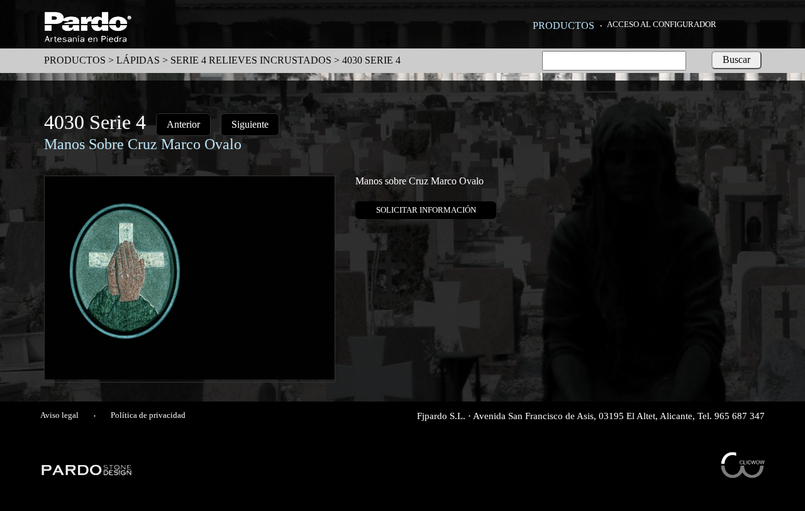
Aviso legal (59, 415)
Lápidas (138, 60)
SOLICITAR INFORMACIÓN (426, 210)
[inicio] (87, 38)
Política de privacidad (148, 415)
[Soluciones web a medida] (743, 474)
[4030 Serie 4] (190, 376)
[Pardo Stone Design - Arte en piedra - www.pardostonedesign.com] (87, 473)
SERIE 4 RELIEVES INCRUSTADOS (250, 60)
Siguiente (250, 124)
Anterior (183, 124)
